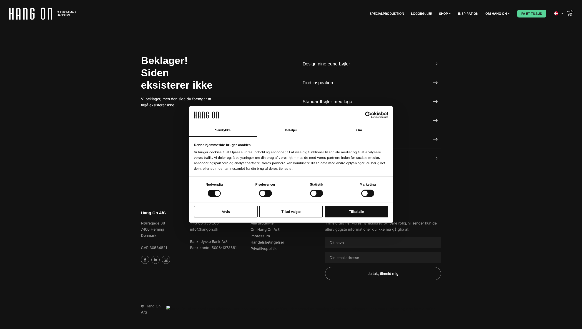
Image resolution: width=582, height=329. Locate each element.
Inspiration (468, 13)
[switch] (265, 193)
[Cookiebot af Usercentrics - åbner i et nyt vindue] (368, 115)
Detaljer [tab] (291, 130)
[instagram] (166, 260)
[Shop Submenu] (449, 13)
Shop (443, 13)
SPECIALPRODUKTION (387, 13)
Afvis (226, 211)
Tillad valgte (291, 211)
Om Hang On (496, 13)
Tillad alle (356, 211)
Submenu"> (561, 13)
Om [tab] (359, 130)
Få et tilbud (531, 13)
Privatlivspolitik (264, 248)
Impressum (260, 236)
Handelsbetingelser (267, 242)
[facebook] (145, 260)
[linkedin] (155, 260)
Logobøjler (421, 13)
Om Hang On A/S (265, 229)
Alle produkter (263, 223)
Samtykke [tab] (223, 130)
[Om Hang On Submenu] (508, 13)
